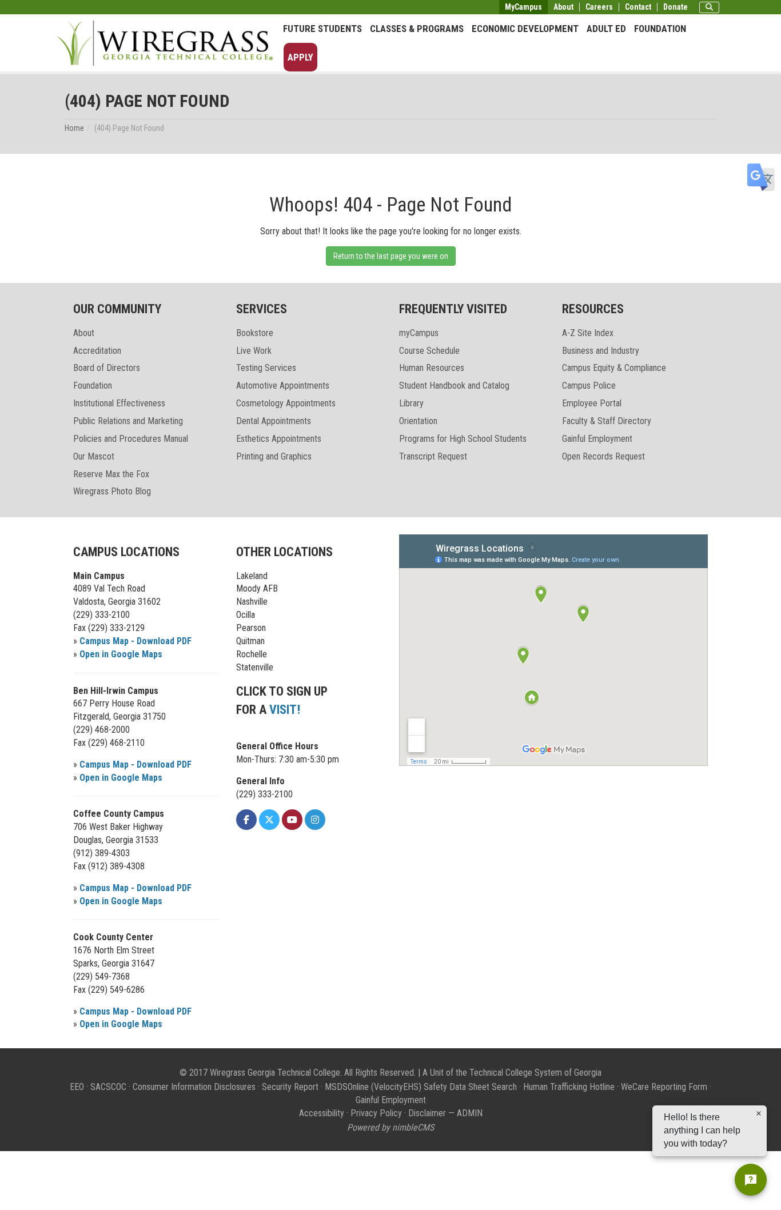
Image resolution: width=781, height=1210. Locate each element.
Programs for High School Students (463, 438)
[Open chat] (751, 1180)
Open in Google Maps (120, 654)
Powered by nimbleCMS (390, 1127)
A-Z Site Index (587, 333)
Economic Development (525, 28)
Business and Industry (600, 350)
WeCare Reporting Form (664, 1086)
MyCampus (523, 6)
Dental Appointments (273, 421)
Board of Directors (106, 367)
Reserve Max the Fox (111, 474)
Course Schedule (429, 350)
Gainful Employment (597, 438)
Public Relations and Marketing (128, 421)
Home (74, 128)
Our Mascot (93, 456)
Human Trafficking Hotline (569, 1086)
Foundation (660, 28)
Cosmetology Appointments (286, 403)
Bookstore (254, 333)
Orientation (418, 421)
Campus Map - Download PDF (135, 641)
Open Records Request (603, 456)
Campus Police (589, 385)
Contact (638, 7)
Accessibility (321, 1113)
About (563, 7)
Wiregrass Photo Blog (112, 491)
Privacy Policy (376, 1113)
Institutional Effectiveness (119, 403)
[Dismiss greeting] (758, 1113)
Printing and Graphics (274, 456)
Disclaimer (427, 1113)
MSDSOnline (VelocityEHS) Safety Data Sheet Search (421, 1086)
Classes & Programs (417, 28)
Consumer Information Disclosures (194, 1086)
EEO (77, 1086)
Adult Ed (606, 28)
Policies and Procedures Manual (130, 438)
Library (411, 403)
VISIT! (284, 709)
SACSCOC (108, 1086)
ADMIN (470, 1113)
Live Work (254, 350)
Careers (599, 7)
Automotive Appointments (282, 385)
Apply (300, 57)
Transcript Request (433, 456)
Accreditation (97, 350)
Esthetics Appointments (278, 438)
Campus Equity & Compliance (614, 367)
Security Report (290, 1086)
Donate (675, 7)
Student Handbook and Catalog (454, 385)
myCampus (419, 333)
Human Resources (431, 367)
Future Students (322, 28)
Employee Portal (591, 403)
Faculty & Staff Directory (606, 421)
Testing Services (266, 367)
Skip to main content (42, 8)
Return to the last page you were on (390, 256)
